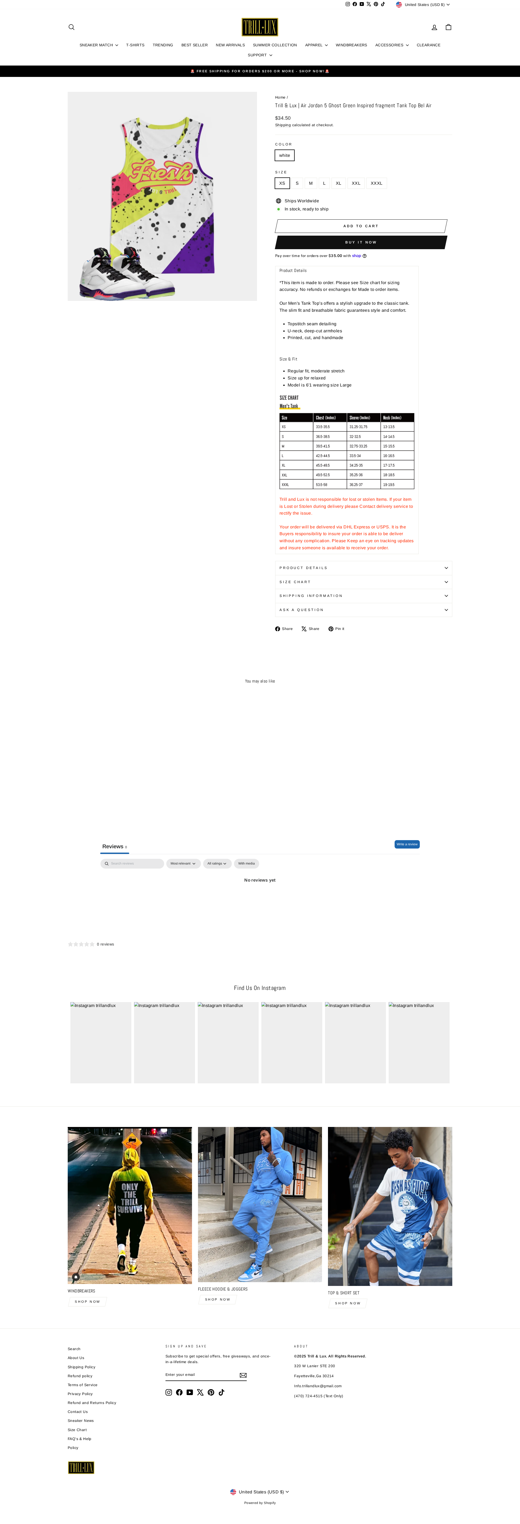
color (283, 144)
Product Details (304, 568)
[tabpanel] (260, 898)
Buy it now (361, 242)
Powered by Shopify (260, 1503)
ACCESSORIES (390, 45)
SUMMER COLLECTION (275, 45)
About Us (76, 1358)
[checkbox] (246, 864)
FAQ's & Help (80, 1439)
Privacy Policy (80, 1394)
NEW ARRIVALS (230, 45)
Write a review (407, 844)
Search (74, 1349)
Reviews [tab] (114, 846)
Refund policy (80, 1376)
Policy (73, 1448)
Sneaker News (81, 1421)
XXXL (377, 183)
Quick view (113, 781)
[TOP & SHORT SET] (390, 1206)
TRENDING (163, 45)
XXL (356, 183)
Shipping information (311, 596)
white (284, 155)
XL (339, 183)
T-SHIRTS (135, 45)
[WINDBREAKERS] (130, 1205)
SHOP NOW (87, 1302)
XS (282, 183)
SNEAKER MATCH (97, 45)
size (281, 172)
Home (280, 97)
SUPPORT (258, 55)
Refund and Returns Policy (92, 1403)
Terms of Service (83, 1385)
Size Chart (295, 582)
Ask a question (302, 610)
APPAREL (314, 45)
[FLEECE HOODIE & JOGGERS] (260, 1204)
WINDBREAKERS (351, 45)
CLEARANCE (429, 45)
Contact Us (78, 1412)
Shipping (283, 125)
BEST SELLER (194, 45)
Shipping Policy (81, 1367)
